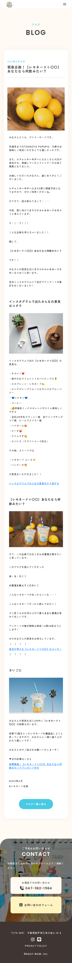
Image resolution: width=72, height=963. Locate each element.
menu (65, 4)
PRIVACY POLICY (36, 945)
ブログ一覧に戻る (36, 804)
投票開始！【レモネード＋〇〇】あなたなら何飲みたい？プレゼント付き (35, 765)
